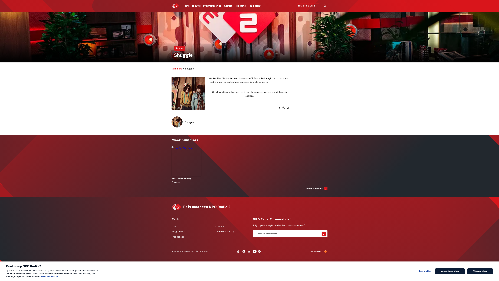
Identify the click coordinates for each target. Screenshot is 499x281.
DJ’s (174, 226)
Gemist (228, 6)
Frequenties (178, 237)
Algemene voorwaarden (183, 251)
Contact (219, 226)
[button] (324, 6)
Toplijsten (254, 6)
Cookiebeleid (316, 251)
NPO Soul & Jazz (306, 6)
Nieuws (196, 6)
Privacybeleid (202, 251)
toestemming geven (257, 92)
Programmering (212, 6)
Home (186, 6)
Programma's (179, 232)
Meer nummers (314, 189)
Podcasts (240, 6)
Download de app (224, 232)
